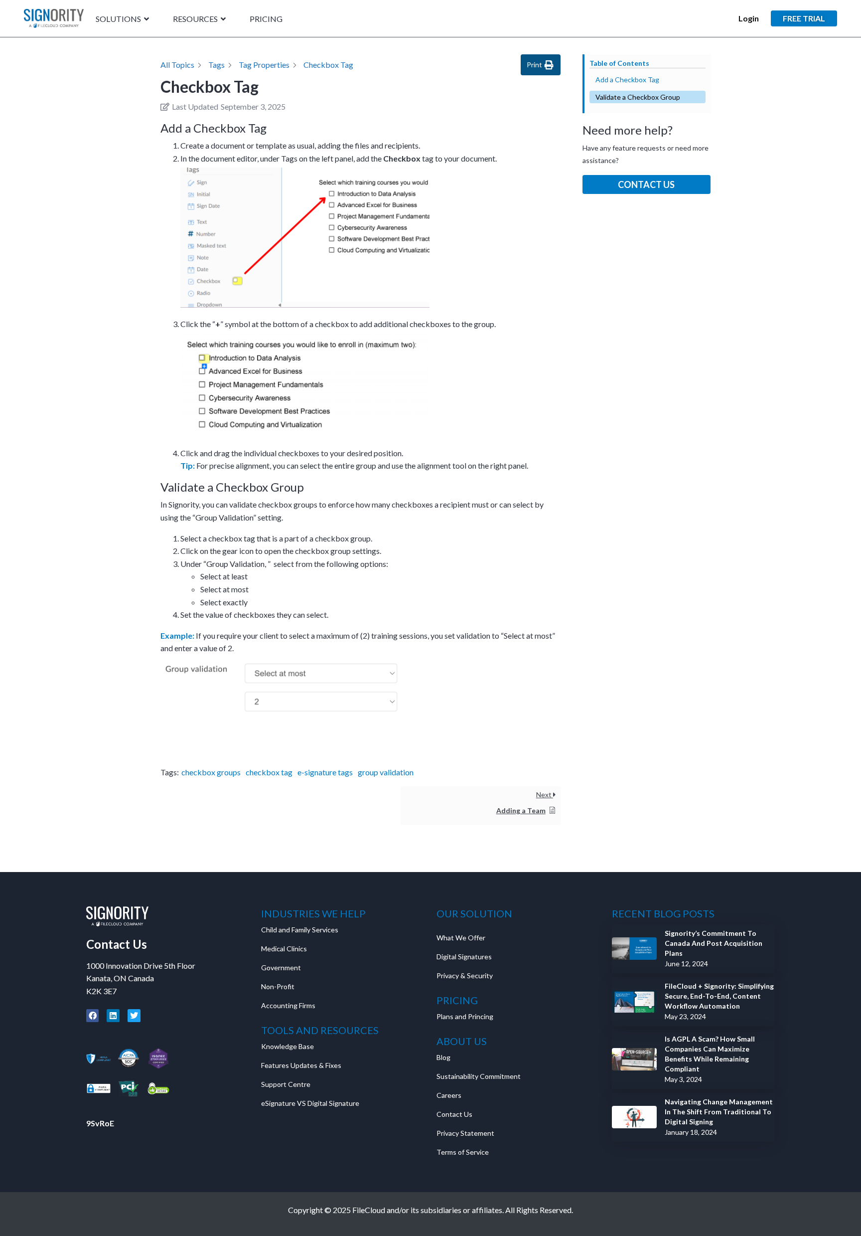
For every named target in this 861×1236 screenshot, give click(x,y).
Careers (448, 1095)
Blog (443, 1057)
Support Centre (285, 1084)
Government (281, 967)
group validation (386, 772)
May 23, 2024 (685, 1016)
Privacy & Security (464, 975)
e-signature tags (325, 772)
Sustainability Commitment (478, 1076)
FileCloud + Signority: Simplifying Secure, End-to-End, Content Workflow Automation (719, 996)
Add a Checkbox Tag (627, 79)
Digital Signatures (464, 956)
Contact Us (646, 184)
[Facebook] (92, 1015)
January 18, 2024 (691, 1132)
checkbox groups (211, 772)
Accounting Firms (288, 1005)
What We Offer (460, 937)
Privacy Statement (466, 1133)
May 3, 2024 (683, 1079)
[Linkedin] (113, 1015)
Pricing (266, 19)
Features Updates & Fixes (301, 1065)
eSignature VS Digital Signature (310, 1103)
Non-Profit (277, 986)
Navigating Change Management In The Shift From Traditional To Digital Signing (719, 1111)
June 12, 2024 (686, 963)
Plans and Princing (464, 1016)
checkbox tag (269, 772)
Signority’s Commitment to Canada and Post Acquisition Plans (713, 943)
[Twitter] (134, 1015)
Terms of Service (462, 1152)
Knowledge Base (287, 1046)
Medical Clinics (284, 948)
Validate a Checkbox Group (637, 97)
